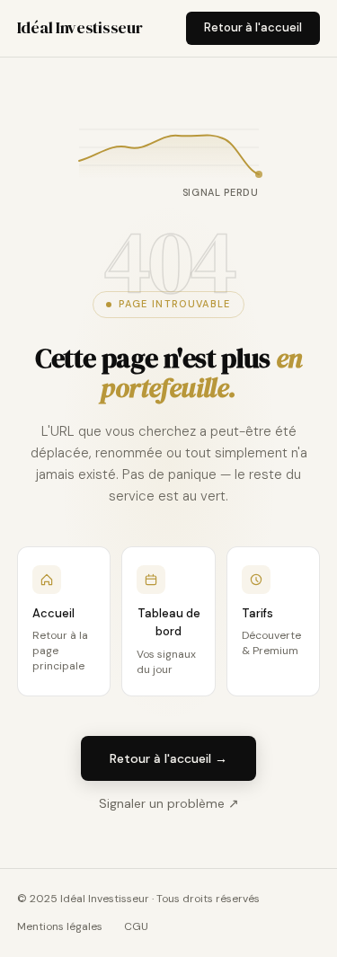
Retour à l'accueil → (168, 758)
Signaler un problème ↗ (169, 803)
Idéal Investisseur (80, 27)
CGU (136, 926)
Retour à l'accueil (253, 27)
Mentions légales (59, 926)
